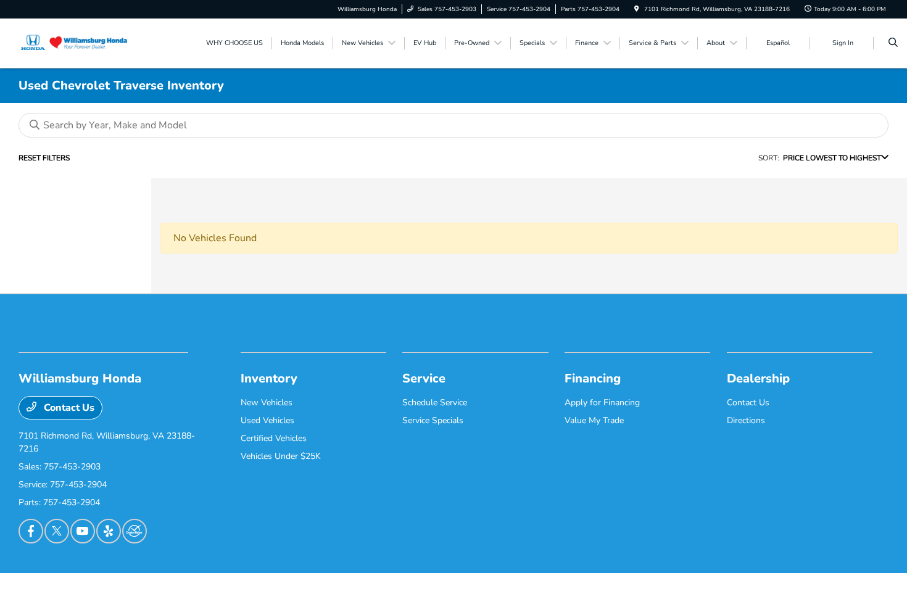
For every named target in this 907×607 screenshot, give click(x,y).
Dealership (758, 378)
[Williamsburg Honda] (74, 42)
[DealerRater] (134, 531)
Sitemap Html (248, 590)
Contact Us (67, 408)
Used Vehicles (267, 420)
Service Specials (432, 420)
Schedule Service (434, 402)
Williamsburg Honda (53, 590)
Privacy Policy (116, 590)
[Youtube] (82, 531)
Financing (593, 378)
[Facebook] (31, 531)
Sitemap (207, 590)
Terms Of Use (167, 590)
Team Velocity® (728, 591)
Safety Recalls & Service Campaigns (377, 590)
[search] (893, 43)
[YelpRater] (108, 531)
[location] (636, 9)
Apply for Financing (602, 402)
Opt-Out (454, 590)
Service (423, 378)
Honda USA (493, 590)
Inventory (269, 378)
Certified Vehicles (274, 438)
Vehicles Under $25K (281, 456)
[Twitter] (56, 531)
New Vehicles (266, 402)
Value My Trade (594, 420)
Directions (746, 420)
